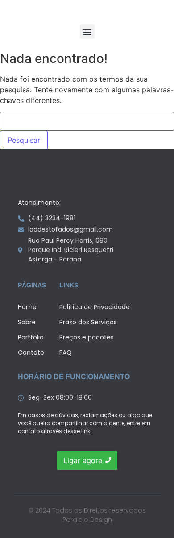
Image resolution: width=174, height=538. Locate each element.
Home (27, 306)
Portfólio (31, 337)
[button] (87, 31)
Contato (31, 352)
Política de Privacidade (94, 306)
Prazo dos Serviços (88, 322)
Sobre (27, 322)
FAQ (65, 352)
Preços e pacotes (86, 337)
